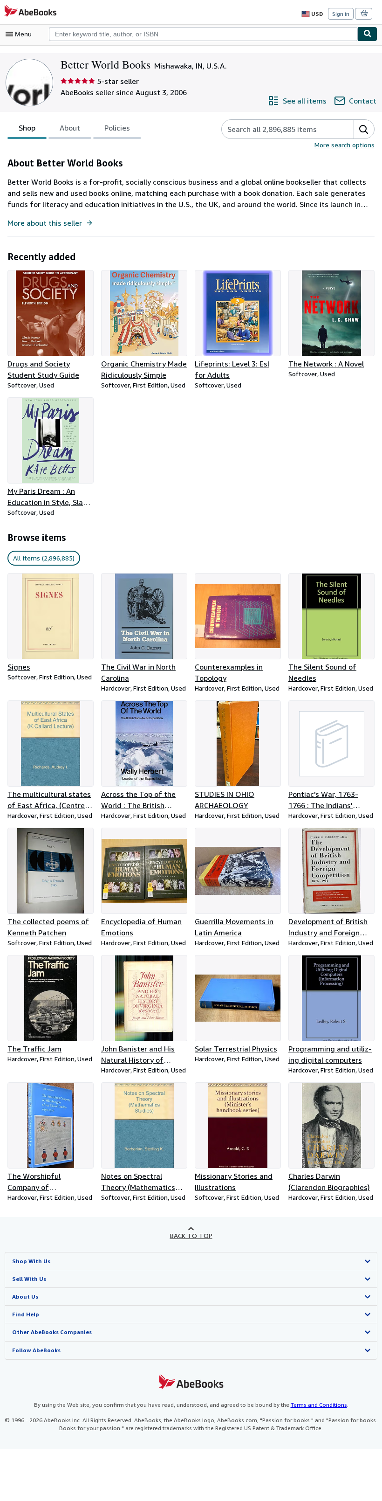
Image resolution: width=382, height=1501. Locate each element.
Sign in (340, 13)
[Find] (367, 34)
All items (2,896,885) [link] (44, 558)
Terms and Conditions (319, 1404)
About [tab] (70, 127)
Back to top (191, 1235)
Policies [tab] (117, 127)
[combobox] (203, 34)
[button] (364, 129)
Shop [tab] (27, 127)
